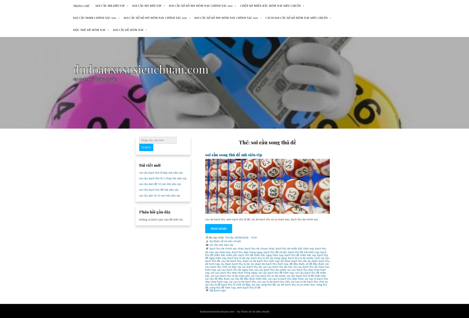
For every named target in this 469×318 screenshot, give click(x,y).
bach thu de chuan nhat (259, 248)
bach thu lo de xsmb (300, 258)
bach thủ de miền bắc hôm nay (295, 248)
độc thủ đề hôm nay (89, 30)
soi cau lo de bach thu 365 (273, 281)
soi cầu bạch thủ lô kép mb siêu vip (161, 172)
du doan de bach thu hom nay (269, 264)
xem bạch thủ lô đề (249, 287)
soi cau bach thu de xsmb (270, 269)
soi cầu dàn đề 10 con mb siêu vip (160, 184)
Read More (219, 228)
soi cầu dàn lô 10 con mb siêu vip (159, 195)
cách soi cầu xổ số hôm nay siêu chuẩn (296, 18)
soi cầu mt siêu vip (146, 6)
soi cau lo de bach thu (242, 281)
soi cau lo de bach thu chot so (309, 281)
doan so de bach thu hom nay (261, 261)
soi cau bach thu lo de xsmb (268, 276)
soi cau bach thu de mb (277, 267)
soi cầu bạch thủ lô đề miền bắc (306, 276)
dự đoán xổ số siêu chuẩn (225, 241)
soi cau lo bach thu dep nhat (285, 278)
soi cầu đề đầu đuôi (217, 278)
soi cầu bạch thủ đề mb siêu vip (158, 189)
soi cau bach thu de (250, 267)
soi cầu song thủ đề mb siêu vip (233, 154)
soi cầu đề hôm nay (128, 30)
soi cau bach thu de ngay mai (235, 269)
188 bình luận (217, 290)
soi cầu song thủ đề (264, 284)
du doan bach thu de (293, 261)
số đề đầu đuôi (315, 264)
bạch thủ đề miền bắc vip (300, 255)
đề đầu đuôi (296, 264)
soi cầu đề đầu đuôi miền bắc (249, 278)
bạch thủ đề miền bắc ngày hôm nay (260, 255)
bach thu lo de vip (239, 258)
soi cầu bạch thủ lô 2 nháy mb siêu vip (163, 178)
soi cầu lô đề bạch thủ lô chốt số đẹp (227, 284)
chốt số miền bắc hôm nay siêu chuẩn (270, 6)
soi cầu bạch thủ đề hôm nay (276, 272)
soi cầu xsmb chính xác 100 (94, 18)
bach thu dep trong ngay (247, 252)
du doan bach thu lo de (235, 264)
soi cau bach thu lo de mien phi (230, 276)
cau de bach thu (231, 261)
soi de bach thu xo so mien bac (296, 284)
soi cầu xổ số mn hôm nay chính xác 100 (200, 6)
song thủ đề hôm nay (223, 287)
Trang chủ (81, 6)
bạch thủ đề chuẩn (275, 252)
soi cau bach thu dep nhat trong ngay (234, 272)
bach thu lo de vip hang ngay (269, 258)
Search (146, 147)
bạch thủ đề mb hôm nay (303, 252)
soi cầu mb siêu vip (110, 6)
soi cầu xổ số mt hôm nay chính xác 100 (155, 18)
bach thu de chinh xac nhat (226, 248)
